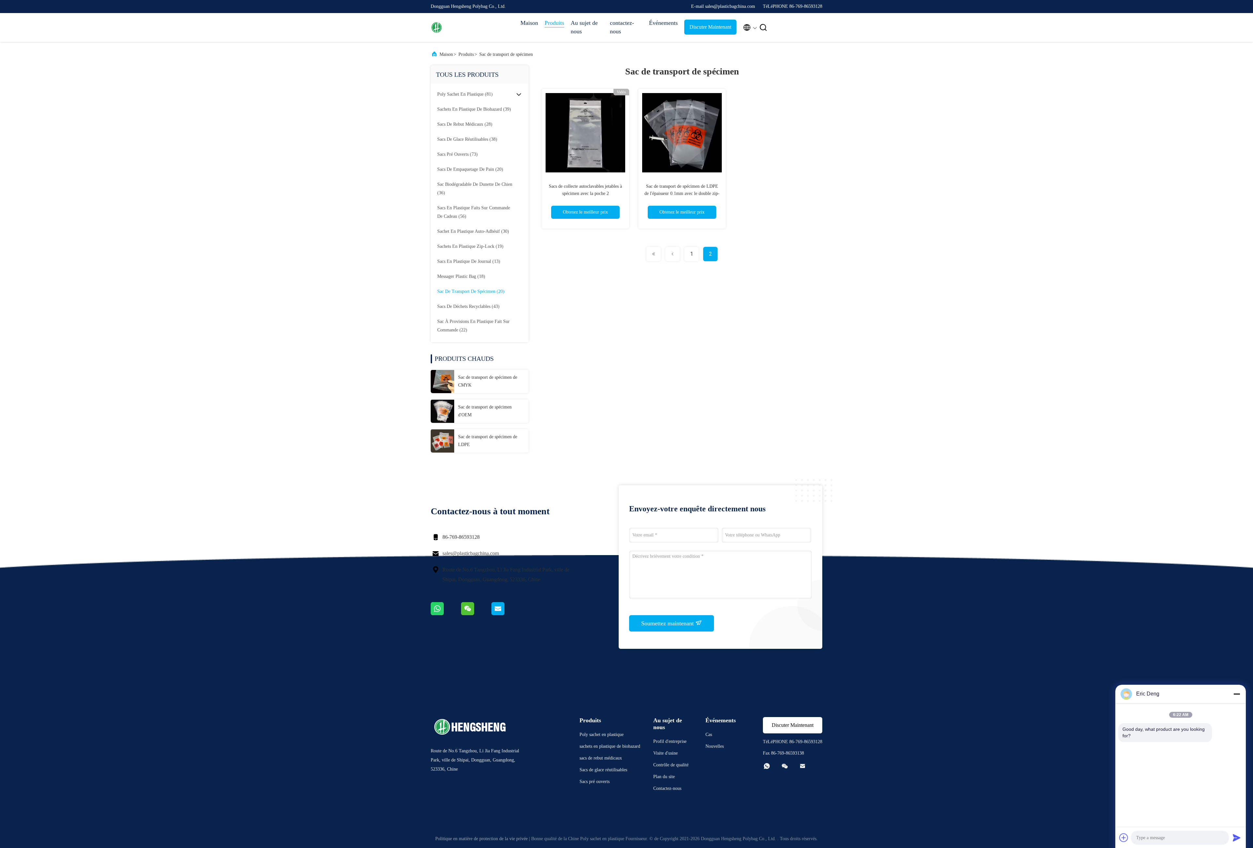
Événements (663, 23)
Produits (554, 23)
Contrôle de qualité (670, 764)
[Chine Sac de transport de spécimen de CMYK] (442, 381)
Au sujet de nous (584, 27)
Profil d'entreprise (670, 741)
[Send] (1236, 837)
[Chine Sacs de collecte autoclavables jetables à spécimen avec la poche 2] (585, 132)
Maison (529, 23)
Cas (708, 734)
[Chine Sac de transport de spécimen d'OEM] (442, 411)
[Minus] (1237, 694)
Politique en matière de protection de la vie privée (481, 838)
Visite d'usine (665, 753)
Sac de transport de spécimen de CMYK (487, 381)
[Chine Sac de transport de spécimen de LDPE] (442, 441)
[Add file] (1123, 837)
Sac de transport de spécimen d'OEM (485, 411)
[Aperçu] (457, 27)
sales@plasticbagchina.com (470, 553)
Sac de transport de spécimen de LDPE (487, 440)
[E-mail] (506, 613)
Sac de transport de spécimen (506, 54)
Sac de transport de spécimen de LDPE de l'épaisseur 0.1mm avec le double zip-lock (681, 193)
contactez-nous (622, 27)
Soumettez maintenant (668, 623)
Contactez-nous (667, 788)
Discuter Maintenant (710, 27)
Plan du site (664, 776)
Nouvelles (714, 746)
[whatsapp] (446, 613)
